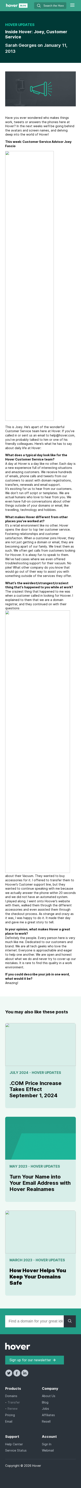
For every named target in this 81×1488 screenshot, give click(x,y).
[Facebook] (17, 1375)
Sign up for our (30, 1360)
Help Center (14, 1444)
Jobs (45, 1408)
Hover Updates (20, 25)
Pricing (10, 1415)
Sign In (46, 1444)
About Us (48, 1396)
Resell (46, 1421)
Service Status (16, 1450)
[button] (72, 6)
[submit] (39, 6)
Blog (45, 1402)
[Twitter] (9, 1375)
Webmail (48, 1450)
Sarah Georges (21, 45)
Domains (11, 1396)
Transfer (14, 1402)
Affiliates (48, 1415)
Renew (12, 1408)
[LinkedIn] (24, 1375)
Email (8, 1421)
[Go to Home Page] (17, 6)
